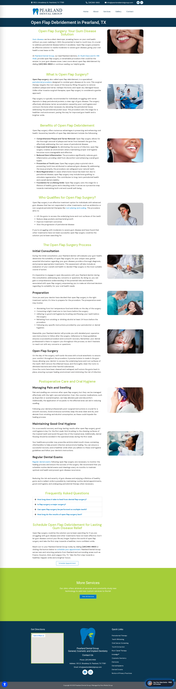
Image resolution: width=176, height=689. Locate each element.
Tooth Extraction (118, 647)
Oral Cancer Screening (120, 643)
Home (85, 11)
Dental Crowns (117, 669)
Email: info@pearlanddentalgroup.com (88, 667)
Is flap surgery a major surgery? (51, 504)
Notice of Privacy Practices (122, 673)
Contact (129, 11)
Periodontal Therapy (119, 635)
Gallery (118, 11)
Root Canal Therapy (119, 651)
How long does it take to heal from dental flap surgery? (62, 499)
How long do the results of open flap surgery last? (59, 514)
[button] (94, 2)
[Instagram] (141, 2)
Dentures (115, 662)
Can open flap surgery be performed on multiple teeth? (62, 509)
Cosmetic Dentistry (119, 658)
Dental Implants (117, 666)
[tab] (67, 499)
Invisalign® (115, 654)
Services (107, 11)
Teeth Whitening (118, 639)
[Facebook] (138, 2)
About (95, 11)
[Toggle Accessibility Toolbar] (5, 684)
